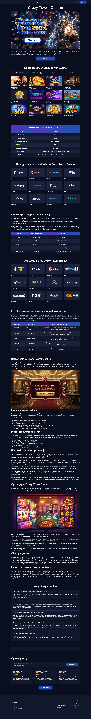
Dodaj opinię (72, 664)
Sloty (70, 72)
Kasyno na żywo (36, 72)
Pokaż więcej (45, 687)
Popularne (18, 72)
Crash (53, 72)
